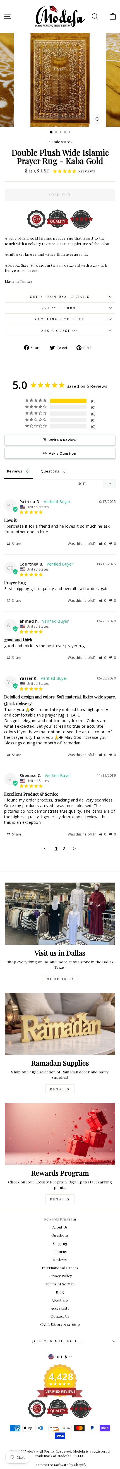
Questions (60, 1235)
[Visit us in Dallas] (60, 914)
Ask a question (59, 330)
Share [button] (16, 543)
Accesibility (60, 1308)
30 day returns (60, 308)
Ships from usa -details (60, 296)
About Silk (60, 1300)
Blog (60, 1292)
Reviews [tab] (14, 471)
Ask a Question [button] (62, 453)
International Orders (60, 1267)
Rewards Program (60, 1219)
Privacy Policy (60, 1275)
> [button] (74, 848)
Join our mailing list (58, 1341)
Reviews (60, 1259)
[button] (102, 543)
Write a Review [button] (62, 439)
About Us (60, 1227)
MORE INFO (60, 978)
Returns (60, 1251)
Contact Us (60, 1316)
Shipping (60, 1243)
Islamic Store (58, 141)
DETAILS (60, 1089)
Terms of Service (60, 1284)
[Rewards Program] (60, 1134)
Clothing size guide (60, 319)
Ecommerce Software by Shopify (59, 1464)
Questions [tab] (50, 471)
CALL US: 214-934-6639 (60, 1324)
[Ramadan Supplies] (60, 1024)
